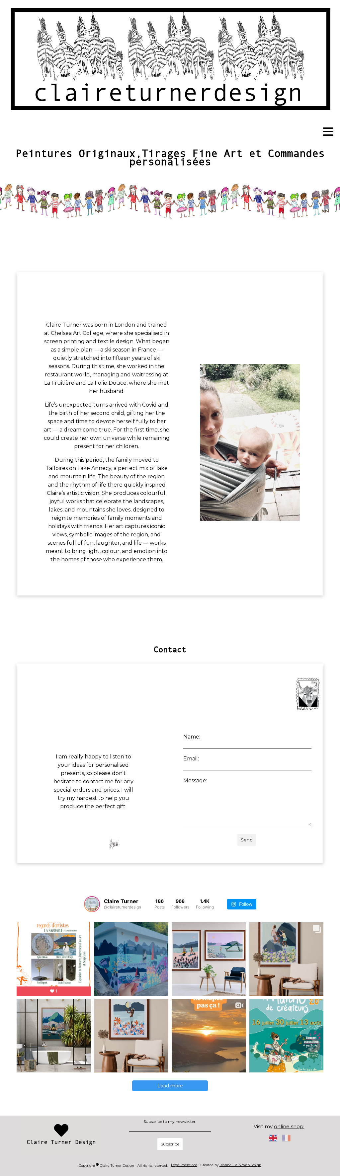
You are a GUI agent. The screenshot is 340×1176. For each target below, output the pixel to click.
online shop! (289, 1126)
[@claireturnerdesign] (92, 904)
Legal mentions (184, 1165)
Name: (191, 737)
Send (247, 839)
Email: (191, 758)
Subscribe (170, 1143)
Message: (195, 780)
